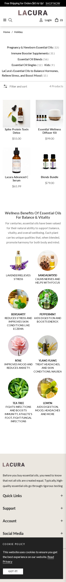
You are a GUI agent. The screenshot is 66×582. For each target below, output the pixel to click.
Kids (49, 65)
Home (6, 31)
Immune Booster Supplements (33, 53)
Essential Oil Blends (33, 59)
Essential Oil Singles (27, 65)
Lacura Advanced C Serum (16, 178)
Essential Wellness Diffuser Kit (49, 131)
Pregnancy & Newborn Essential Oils (33, 47)
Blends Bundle (49, 177)
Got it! (13, 571)
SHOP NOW (53, 3)
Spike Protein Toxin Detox (16, 131)
